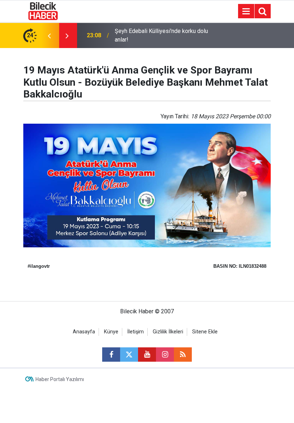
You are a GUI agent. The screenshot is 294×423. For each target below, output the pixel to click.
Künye (111, 332)
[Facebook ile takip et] (111, 354)
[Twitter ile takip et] (129, 354)
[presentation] (49, 35)
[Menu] (246, 11)
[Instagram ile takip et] (165, 354)
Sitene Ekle (205, 332)
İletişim (135, 332)
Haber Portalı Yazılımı (59, 379)
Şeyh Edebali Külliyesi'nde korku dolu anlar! (161, 35)
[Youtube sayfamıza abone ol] (147, 354)
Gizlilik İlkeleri (168, 332)
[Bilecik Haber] (43, 10)
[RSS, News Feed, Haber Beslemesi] (183, 354)
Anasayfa (84, 332)
